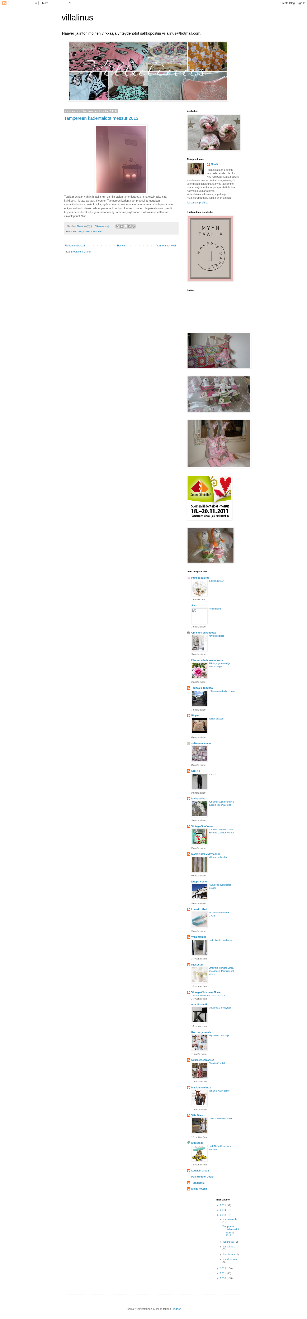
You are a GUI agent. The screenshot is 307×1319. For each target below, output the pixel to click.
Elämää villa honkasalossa (207, 660)
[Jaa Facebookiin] (129, 226)
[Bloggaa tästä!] (121, 226)
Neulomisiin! (215, 608)
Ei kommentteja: (103, 226)
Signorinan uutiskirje (219, 1035)
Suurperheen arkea (202, 1060)
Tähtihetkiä (197, 1182)
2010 (223, 1278)
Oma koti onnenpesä (203, 632)
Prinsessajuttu (200, 577)
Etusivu (121, 245)
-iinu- (194, 605)
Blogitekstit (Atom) (81, 251)
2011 (223, 1273)
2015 (223, 1205)
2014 (223, 1210)
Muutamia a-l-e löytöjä (220, 1007)
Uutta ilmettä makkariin (220, 940)
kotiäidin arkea (200, 1170)
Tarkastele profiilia (197, 202)
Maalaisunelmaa (201, 1087)
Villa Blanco (198, 1115)
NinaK (214, 164)
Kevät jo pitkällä (216, 636)
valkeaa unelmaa (201, 743)
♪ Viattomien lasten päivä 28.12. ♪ (208, 995)
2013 (223, 1215)
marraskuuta (230, 1219)
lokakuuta (229, 1241)
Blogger (176, 1309)
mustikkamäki (199, 1004)
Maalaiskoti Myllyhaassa (206, 854)
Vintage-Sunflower (202, 826)
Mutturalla (197, 1142)
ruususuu (197, 964)
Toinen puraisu (216, 718)
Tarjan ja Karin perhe (219, 1090)
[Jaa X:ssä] (125, 226)
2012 (223, 1268)
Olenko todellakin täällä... (221, 1118)
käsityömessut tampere (89, 231)
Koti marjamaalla (201, 1032)
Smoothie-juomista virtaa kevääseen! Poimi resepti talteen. (221, 971)
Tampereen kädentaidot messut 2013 (101, 118)
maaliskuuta (230, 1259)
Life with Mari (199, 909)
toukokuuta (229, 1246)
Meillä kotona (199, 1188)
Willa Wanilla (198, 936)
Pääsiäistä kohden (218, 1063)
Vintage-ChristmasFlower (206, 992)
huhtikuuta (229, 1254)
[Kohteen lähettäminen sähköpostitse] (117, 226)
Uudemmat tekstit (75, 245)
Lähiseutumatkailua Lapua (222, 691)
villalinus (77, 17)
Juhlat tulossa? (216, 581)
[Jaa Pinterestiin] (133, 226)
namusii (212, 774)
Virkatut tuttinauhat (218, 857)
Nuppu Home (199, 881)
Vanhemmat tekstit (166, 245)
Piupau (195, 715)
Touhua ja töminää (202, 688)
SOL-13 (195, 771)
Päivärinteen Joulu (202, 1176)
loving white (198, 798)
